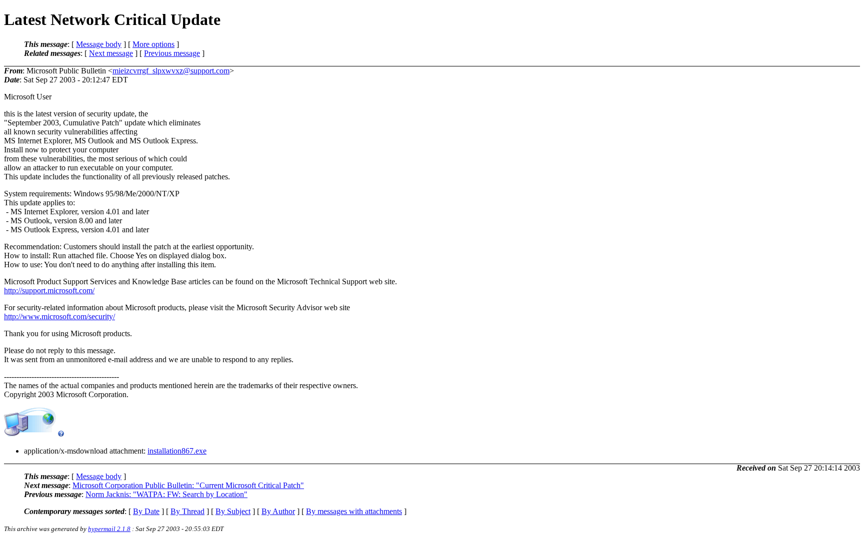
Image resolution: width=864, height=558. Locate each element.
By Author (278, 511)
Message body (99, 44)
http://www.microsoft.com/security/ (59, 316)
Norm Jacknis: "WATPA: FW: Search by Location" (167, 494)
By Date (146, 511)
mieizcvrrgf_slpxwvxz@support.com (171, 70)
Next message (111, 53)
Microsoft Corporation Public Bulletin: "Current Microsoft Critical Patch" (188, 485)
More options (153, 44)
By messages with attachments (354, 511)
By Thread (187, 511)
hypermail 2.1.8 (109, 529)
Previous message (172, 53)
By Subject (233, 511)
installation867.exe (177, 451)
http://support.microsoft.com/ (49, 290)
